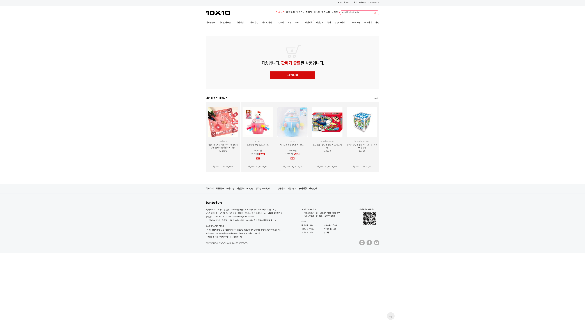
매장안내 (313, 188)
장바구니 (373, 3)
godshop (223, 141)
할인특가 (325, 12)
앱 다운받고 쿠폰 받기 (366, 209)
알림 (355, 3)
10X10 (218, 13)
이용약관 (230, 188)
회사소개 (210, 188)
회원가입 (347, 3)
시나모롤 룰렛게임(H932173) (292, 145)
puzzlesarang (327, 141)
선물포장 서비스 (307, 229)
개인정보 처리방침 (245, 188)
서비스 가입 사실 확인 (266, 220)
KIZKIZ (258, 141)
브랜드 (335, 12)
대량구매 (290, 12)
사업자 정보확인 (274, 213)
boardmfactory (362, 141)
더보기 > (376, 99)
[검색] (375, 13)
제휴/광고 (292, 188)
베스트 (317, 12)
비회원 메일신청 (330, 229)
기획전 (309, 12)
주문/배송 (362, 3)
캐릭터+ (300, 12)
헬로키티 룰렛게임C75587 (257, 145)
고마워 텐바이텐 (307, 232)
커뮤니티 (280, 12)
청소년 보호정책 (263, 188)
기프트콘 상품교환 (330, 225)
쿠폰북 (326, 232)
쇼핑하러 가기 (292, 75)
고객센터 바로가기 (307, 209)
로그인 (340, 3)
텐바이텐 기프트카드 (309, 225)
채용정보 (220, 188)
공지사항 (303, 188)
